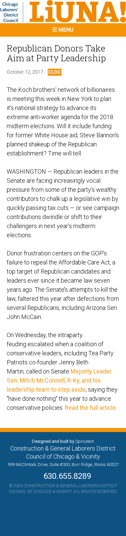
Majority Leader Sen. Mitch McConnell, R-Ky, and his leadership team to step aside (59, 380)
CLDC (54, 72)
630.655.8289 (63, 476)
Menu (65, 30)
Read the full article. (92, 407)
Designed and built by (63, 441)
